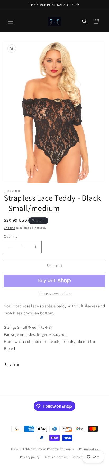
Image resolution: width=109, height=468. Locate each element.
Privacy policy (30, 457)
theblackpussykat (34, 449)
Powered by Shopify (60, 449)
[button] (10, 21)
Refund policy (88, 449)
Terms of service (56, 457)
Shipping (9, 227)
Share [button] (14, 364)
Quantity (10, 236)
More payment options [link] (54, 293)
